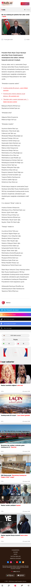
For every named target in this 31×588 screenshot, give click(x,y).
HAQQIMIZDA (15, 550)
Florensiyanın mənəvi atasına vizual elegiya (14, 95)
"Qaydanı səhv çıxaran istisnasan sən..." (16, 101)
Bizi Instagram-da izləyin (10, 314)
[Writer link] (22, 585)
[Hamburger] (2, 585)
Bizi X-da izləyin (8, 328)
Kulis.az (8, 302)
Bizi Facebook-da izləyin (10, 323)
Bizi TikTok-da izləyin (9, 319)
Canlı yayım (24, 3)
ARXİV (15, 554)
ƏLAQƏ (15, 552)
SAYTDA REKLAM (15, 556)
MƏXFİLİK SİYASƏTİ (15, 558)
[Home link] (15, 585)
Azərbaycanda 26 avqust (15, 89)
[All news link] (28, 585)
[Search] (9, 585)
